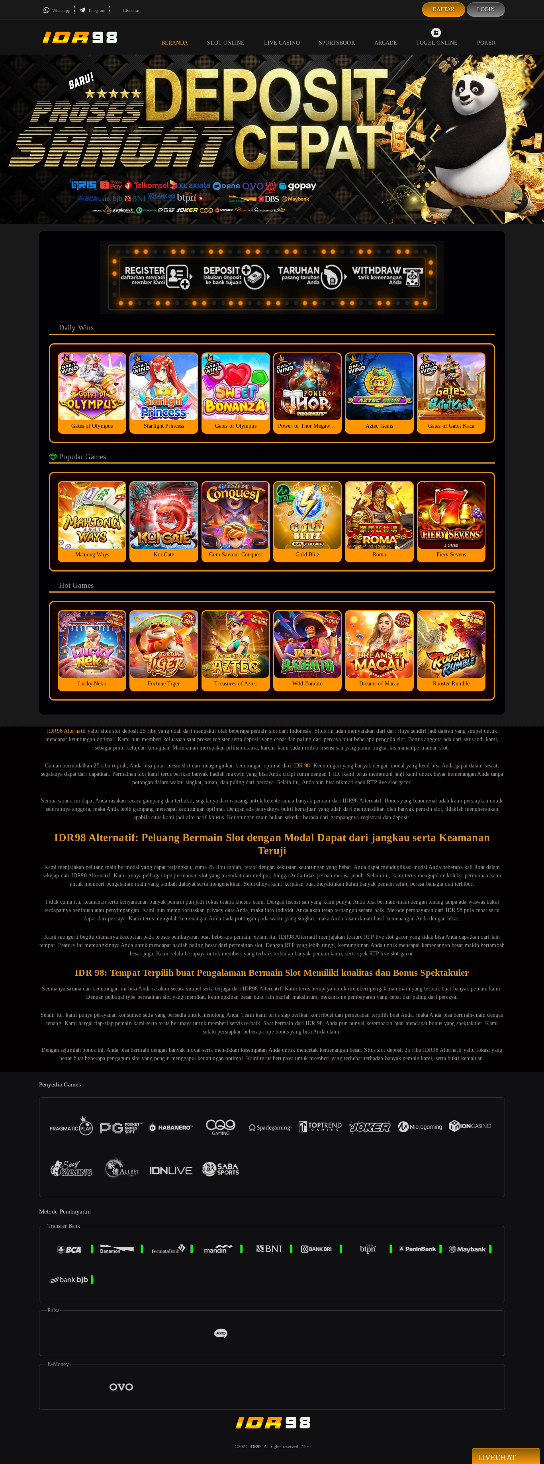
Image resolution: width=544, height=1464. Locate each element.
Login (486, 9)
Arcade (385, 43)
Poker (486, 43)
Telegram (96, 10)
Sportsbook (337, 43)
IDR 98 (301, 766)
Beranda (174, 43)
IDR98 (255, 1446)
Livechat (130, 10)
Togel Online (437, 43)
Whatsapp (60, 10)
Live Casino (282, 43)
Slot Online (226, 43)
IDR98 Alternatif (66, 731)
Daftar (443, 9)
